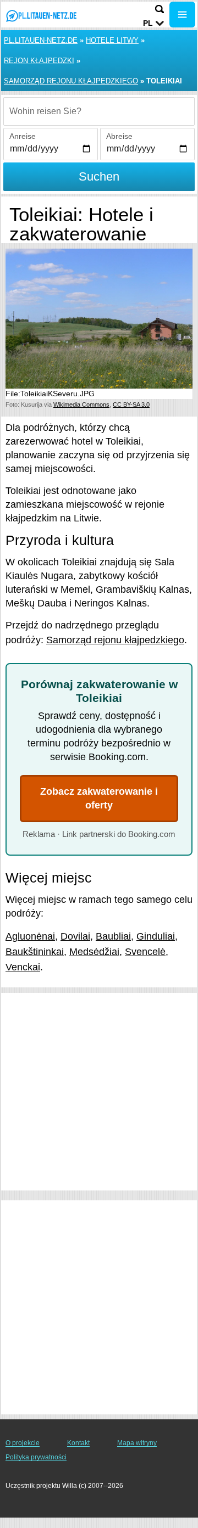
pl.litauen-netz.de (41, 40)
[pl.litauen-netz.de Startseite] (41, 15)
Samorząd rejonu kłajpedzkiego (71, 81)
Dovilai (75, 936)
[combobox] (99, 111)
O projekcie (23, 1443)
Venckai (23, 967)
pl (148, 23)
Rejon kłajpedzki (39, 61)
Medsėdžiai (94, 951)
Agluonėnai (30, 936)
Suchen (99, 176)
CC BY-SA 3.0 (131, 404)
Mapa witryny (137, 1443)
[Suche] (159, 9)
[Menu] (182, 14)
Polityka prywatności (36, 1457)
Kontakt (78, 1443)
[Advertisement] (99, 1091)
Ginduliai (155, 936)
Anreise (22, 136)
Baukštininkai (35, 951)
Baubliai (113, 936)
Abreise (119, 136)
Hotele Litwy (112, 40)
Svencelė (145, 951)
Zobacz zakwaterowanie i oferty (99, 798)
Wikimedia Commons (81, 404)
